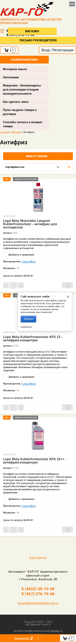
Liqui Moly (29, 261)
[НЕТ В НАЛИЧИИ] (67, 285)
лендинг (55, 630)
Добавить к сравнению (21, 254)
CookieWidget (26, 327)
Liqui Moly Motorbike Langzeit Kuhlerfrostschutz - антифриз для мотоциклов (30, 224)
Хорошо (28, 318)
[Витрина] (69, 167)
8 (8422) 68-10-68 (38, 588)
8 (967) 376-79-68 (38, 593)
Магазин (32, 31)
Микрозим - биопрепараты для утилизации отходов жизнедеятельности (22, 89)
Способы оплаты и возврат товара (22, 124)
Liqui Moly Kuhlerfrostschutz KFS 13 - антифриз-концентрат (32, 338)
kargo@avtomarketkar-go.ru (38, 603)
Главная (5, 132)
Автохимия (11, 77)
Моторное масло (15, 69)
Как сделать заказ (15, 101)
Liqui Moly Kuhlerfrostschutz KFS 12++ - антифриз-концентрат (34, 460)
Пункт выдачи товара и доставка (19, 112)
